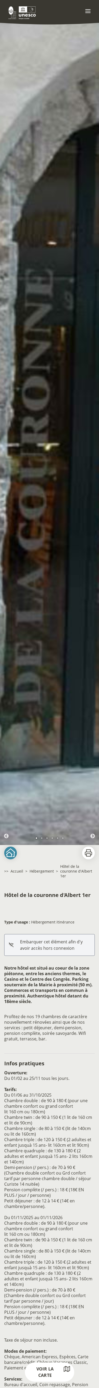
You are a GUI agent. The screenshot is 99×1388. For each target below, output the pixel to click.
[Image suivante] (92, 431)
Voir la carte (45, 1372)
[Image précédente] (6, 431)
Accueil (17, 871)
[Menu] (88, 11)
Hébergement (42, 871)
